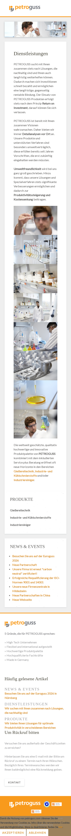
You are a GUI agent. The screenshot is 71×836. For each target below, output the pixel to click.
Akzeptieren (13, 832)
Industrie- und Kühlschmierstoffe (30, 517)
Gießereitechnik (24, 471)
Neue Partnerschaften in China (31, 595)
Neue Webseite (22, 599)
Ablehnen (37, 832)
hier (60, 826)
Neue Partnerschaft (24, 564)
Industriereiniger (24, 480)
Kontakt (14, 782)
